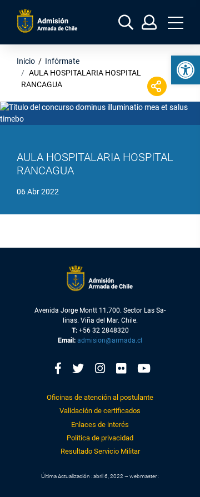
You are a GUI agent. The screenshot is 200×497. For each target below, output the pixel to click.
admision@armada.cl (109, 340)
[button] (185, 70)
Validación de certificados (100, 410)
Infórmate (62, 61)
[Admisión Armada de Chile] (47, 20)
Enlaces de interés (100, 424)
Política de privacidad (100, 438)
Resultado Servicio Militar (100, 451)
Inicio (26, 61)
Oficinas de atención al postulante (100, 397)
